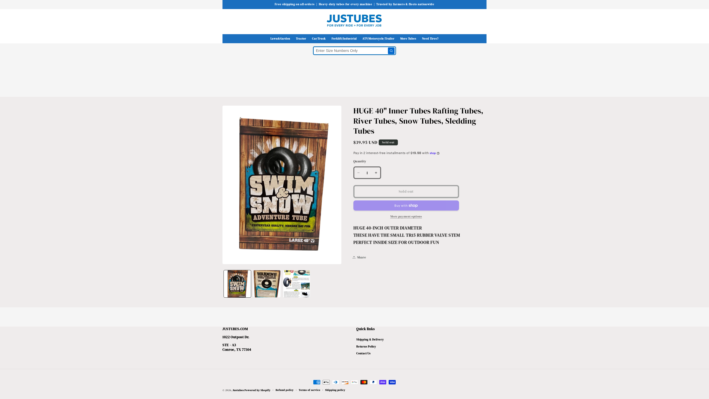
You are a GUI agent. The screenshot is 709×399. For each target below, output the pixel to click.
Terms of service (309, 390)
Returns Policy (366, 346)
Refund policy (285, 390)
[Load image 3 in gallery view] (296, 283)
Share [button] (361, 257)
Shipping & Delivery (370, 339)
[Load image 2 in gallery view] (266, 283)
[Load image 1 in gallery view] (237, 283)
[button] (227, 20)
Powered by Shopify (257, 390)
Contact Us (363, 353)
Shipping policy (335, 390)
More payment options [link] (406, 216)
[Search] (391, 50)
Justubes (238, 390)
